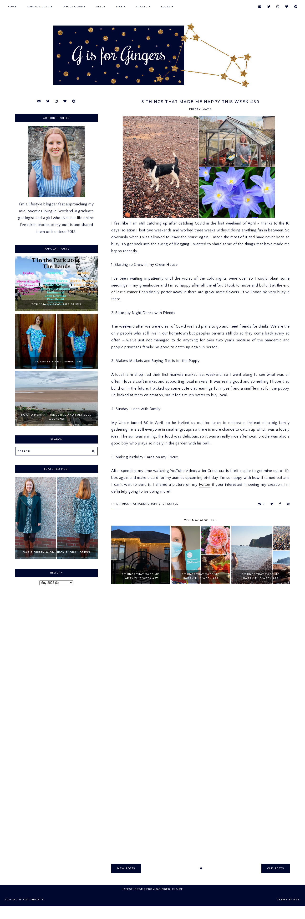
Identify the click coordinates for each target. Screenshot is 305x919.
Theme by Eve (288, 899)
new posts (126, 868)
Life (119, 6)
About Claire (74, 6)
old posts (275, 868)
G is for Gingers (30, 899)
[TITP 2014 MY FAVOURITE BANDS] (56, 310)
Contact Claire (40, 6)
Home (12, 6)
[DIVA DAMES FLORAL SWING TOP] (56, 367)
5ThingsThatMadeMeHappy (139, 503)
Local (166, 6)
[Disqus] (200, 656)
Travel (142, 6)
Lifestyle (170, 503)
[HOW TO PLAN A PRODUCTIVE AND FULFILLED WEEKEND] (56, 425)
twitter (204, 484)
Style (101, 6)
